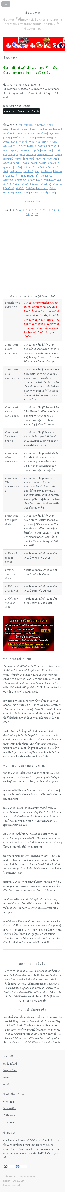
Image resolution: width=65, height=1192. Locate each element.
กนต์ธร (26, 129)
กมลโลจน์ (8, 133)
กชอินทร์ (28, 125)
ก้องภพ (58, 171)
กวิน (34, 167)
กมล (40, 129)
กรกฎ (8, 137)
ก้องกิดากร (46, 171)
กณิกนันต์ (40, 125)
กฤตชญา (14, 150)
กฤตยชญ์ (8, 158)
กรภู (49, 137)
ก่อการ (18, 171)
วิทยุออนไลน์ (10, 1070)
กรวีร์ (31, 142)
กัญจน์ (52, 175)
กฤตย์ (58, 154)
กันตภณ (57, 184)
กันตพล (35, 184)
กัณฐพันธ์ (8, 180)
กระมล (7, 146)
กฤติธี (26, 163)
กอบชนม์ (33, 175)
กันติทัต (20, 188)
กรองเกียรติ (42, 142)
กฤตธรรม (46, 150)
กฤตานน (40, 158)
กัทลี (39, 180)
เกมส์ (6, 1084)
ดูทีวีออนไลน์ (10, 1063)
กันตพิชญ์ (46, 184)
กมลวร (19, 133)
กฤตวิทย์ (19, 158)
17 (36, 214)
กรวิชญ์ (23, 142)
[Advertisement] (32, 253)
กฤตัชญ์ (30, 158)
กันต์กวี (7, 184)
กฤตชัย (35, 150)
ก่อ (11, 171)
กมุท (51, 133)
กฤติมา (42, 163)
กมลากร (29, 133)
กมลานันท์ (41, 133)
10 (39, 210)
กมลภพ (48, 129)
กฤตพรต (38, 154)
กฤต (5, 150)
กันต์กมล (55, 180)
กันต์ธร (16, 184)
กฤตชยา (25, 150)
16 (32, 214)
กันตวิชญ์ (9, 188)
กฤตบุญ (17, 154)
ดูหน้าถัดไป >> (32, 201)
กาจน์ (26, 192)
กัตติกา (32, 180)
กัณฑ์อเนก (20, 180)
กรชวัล (16, 137)
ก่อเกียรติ (28, 171)
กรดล (31, 137)
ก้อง (37, 171)
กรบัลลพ (40, 137)
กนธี (33, 129)
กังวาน (43, 175)
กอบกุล (22, 175)
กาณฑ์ (43, 192)
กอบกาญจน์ (11, 175)
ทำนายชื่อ (8, 1101)
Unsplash (16, 1185)
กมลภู (57, 129)
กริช (15, 146)
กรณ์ (24, 137)
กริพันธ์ (32, 146)
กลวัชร (26, 167)
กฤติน (34, 163)
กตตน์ (50, 125)
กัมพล (18, 192)
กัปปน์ (53, 188)
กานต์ (52, 192)
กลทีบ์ (18, 167)
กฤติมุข (52, 163)
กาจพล (34, 192)
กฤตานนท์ (52, 158)
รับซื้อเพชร (9, 1115)
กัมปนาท (8, 192)
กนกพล (16, 129)
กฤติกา (7, 163)
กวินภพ (50, 167)
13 (53, 210)
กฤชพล (42, 146)
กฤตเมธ (48, 154)
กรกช (58, 133)
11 (44, 210)
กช (20, 125)
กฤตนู (8, 154)
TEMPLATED (17, 1181)
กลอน (6, 1077)
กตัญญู (7, 129)
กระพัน (53, 142)
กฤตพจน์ (27, 154)
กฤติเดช (17, 163)
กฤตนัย (57, 150)
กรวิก (14, 142)
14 (58, 210)
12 (48, 210)
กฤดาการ (52, 146)
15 (27, 214)
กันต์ (46, 180)
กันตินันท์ (31, 188)
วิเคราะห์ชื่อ (9, 1108)
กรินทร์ (22, 146)
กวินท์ (41, 167)
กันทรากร (42, 188)
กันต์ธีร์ (26, 184)
